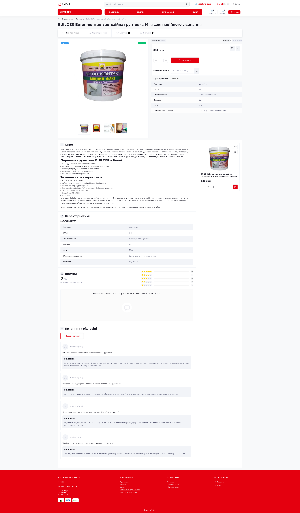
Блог (195, 12)
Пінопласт (171, 482)
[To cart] (235, 187)
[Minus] (156, 60)
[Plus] (166, 60)
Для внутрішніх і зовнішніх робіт (143, 256)
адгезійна (133, 227)
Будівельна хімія (68, 19)
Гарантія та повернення (128, 492)
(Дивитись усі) (174, 79)
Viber (219, 485)
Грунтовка (80, 19)
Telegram (220, 482)
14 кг (131, 250)
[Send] (196, 71)
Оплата (140, 12)
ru (228, 4)
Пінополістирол (173, 484)
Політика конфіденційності (130, 490)
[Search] (187, 4)
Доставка (114, 12)
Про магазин (168, 12)
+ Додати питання (72, 336)
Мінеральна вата (173, 487)
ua (218, 4)
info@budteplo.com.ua (67, 486)
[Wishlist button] (232, 48)
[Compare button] (238, 48)
